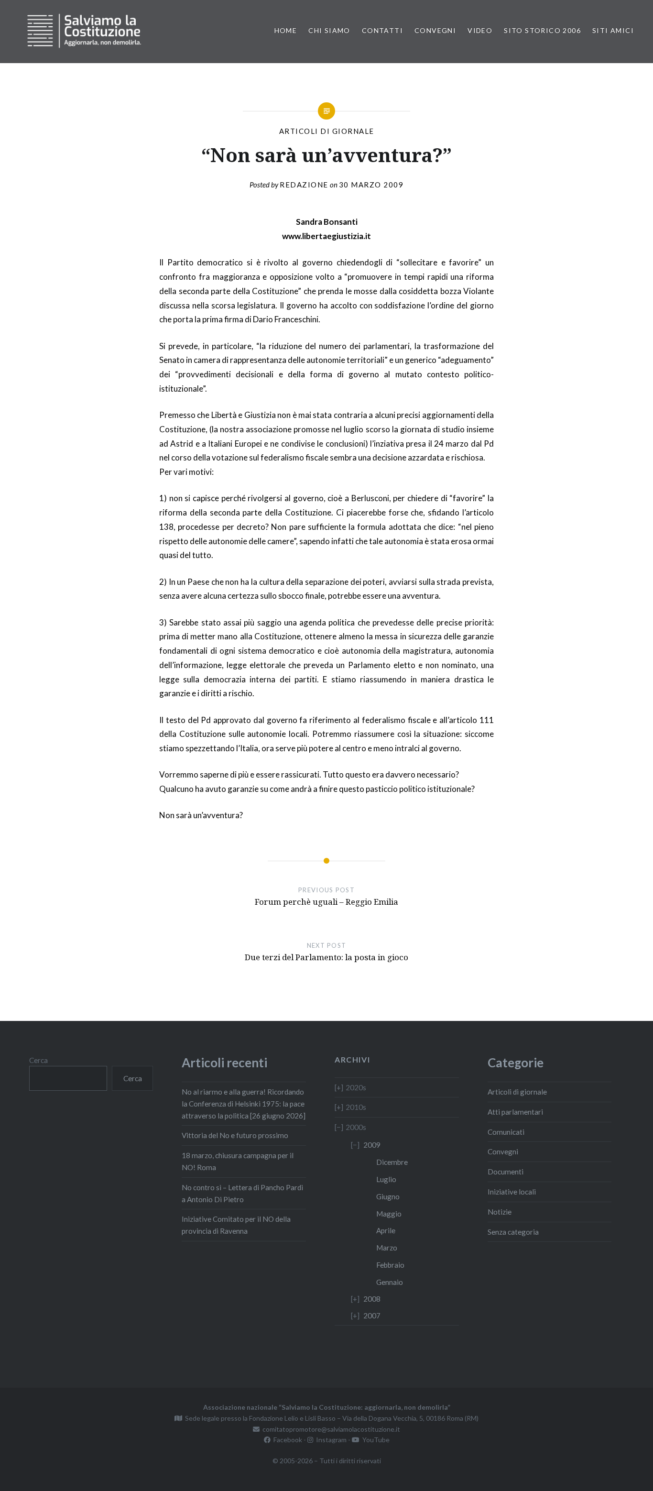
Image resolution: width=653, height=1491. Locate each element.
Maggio (389, 1213)
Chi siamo (329, 30)
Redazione (304, 184)
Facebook (286, 1440)
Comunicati (506, 1132)
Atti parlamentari (515, 1111)
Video (480, 30)
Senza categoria (513, 1232)
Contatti (382, 30)
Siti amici (613, 30)
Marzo (386, 1247)
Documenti (505, 1171)
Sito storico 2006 (542, 30)
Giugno (388, 1196)
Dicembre (392, 1162)
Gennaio (389, 1282)
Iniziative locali (512, 1191)
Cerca (38, 1060)
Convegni (435, 30)
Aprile (385, 1230)
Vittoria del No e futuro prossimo (235, 1135)
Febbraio (390, 1265)
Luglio (386, 1179)
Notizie (500, 1211)
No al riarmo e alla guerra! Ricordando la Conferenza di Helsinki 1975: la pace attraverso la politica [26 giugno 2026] (243, 1103)
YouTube (374, 1440)
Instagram (330, 1440)
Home (285, 30)
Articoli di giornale (326, 131)
